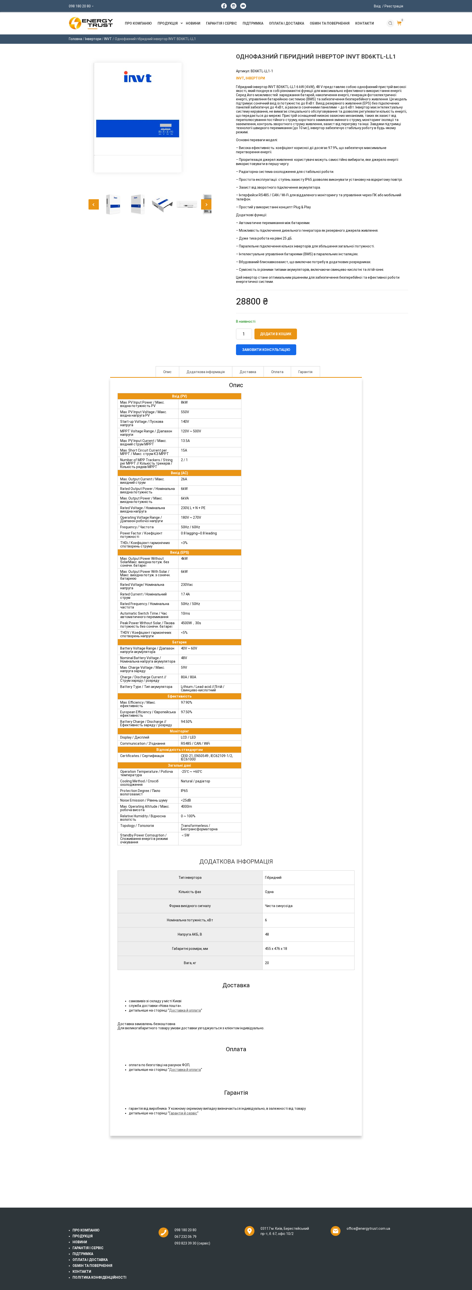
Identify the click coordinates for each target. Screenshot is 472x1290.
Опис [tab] (167, 372)
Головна (75, 39)
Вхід (388, 6)
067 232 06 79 (185, 1237)
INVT (108, 39)
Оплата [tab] (277, 372)
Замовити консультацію (266, 350)
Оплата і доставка (286, 23)
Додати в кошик (275, 334)
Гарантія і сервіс (221, 23)
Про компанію (138, 23)
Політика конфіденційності (99, 1277)
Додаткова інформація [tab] (206, 372)
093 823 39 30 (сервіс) (192, 1243)
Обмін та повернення (330, 23)
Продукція (168, 23)
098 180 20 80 (80, 6)
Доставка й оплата (185, 1010)
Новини (193, 23)
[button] (93, 204)
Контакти (364, 23)
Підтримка (253, 23)
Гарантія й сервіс (183, 1113)
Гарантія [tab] (305, 372)
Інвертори (93, 39)
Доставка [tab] (248, 372)
